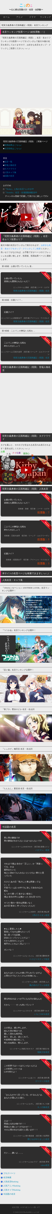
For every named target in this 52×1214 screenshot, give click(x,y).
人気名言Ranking (10, 1181)
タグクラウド (10, 168)
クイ (14, 452)
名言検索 (7, 1177)
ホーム (6, 17)
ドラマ (32, 17)
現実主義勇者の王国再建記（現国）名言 (31, 290)
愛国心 (26, 453)
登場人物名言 (10, 165)
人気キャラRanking (11, 1189)
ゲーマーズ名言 (42, 1081)
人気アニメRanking (11, 1185)
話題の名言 (9, 175)
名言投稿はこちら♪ (12, 148)
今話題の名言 (9, 1194)
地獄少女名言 (43, 1052)
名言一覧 (8, 161)
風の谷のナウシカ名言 (39, 985)
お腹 (3, 451)
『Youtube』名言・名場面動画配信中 (20, 192)
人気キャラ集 (10, 172)
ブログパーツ (9, 1173)
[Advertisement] (26, 77)
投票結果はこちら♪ (12, 145)
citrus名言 (45, 1165)
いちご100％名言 (41, 1014)
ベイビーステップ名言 (39, 959)
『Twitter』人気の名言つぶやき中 (19, 189)
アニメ (19, 17)
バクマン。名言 (42, 850)
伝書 (18, 452)
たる (9, 453)
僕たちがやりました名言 (38, 1139)
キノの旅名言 (43, 1107)
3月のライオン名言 (40, 915)
